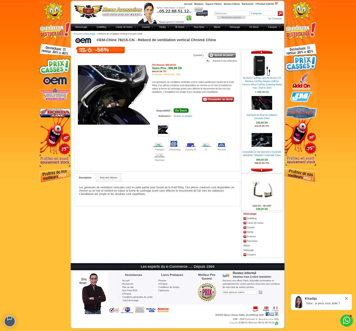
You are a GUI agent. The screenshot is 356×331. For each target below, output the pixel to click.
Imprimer (160, 160)
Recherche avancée (231, 17)
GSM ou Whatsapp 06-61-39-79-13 (256, 322)
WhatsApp (175, 149)
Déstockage (81, 27)
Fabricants (163, 290)
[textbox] (232, 13)
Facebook (190, 149)
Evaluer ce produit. (183, 116)
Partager (159, 149)
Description (85, 177)
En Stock (254, 27)
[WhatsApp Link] (346, 320)
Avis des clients (108, 177)
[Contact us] (9, 321)
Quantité (197, 55)
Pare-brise (199, 27)
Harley (162, 27)
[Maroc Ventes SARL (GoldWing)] (108, 11)
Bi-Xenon (179, 27)
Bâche (217, 27)
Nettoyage (235, 27)
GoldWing (101, 27)
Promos (162, 280)
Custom (146, 27)
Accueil (77, 34)
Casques (272, 27)
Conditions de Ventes (168, 287)
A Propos (162, 284)
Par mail (221, 149)
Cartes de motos (124, 27)
